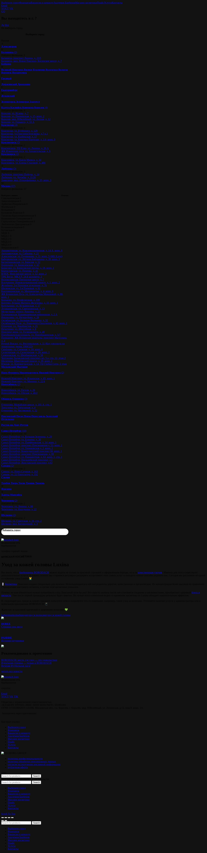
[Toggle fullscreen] (9, 817)
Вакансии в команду (42, 2)
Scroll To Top (8, 813)
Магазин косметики (86, 2)
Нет (7, 25)
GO (3, 11)
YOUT (5, 8)
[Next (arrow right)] (6, 820)
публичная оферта (18, 767)
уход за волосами (37, 615)
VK (11, 8)
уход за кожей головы (59, 615)
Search (36, 776)
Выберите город (10, 2)
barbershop (7, 615)
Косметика (11, 584)
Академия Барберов (64, 2)
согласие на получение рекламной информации (34, 764)
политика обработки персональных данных (32, 761)
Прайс (100, 2)
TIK (16, 696)
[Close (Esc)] (2, 817)
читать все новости (11, 671)
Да (2, 25)
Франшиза (25, 2)
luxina (16, 615)
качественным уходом (150, 572)
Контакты (117, 2)
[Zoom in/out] (12, 817)
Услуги (108, 2)
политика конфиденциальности (25, 758)
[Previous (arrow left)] (2, 820)
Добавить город (11, 530)
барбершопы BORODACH (34, 572)
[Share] (6, 817)
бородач (23, 615)
